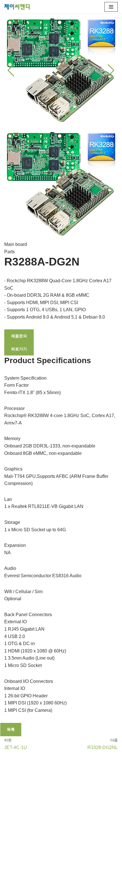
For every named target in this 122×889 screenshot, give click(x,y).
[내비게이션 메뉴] (111, 7)
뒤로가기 (19, 349)
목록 (11, 729)
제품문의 (19, 336)
